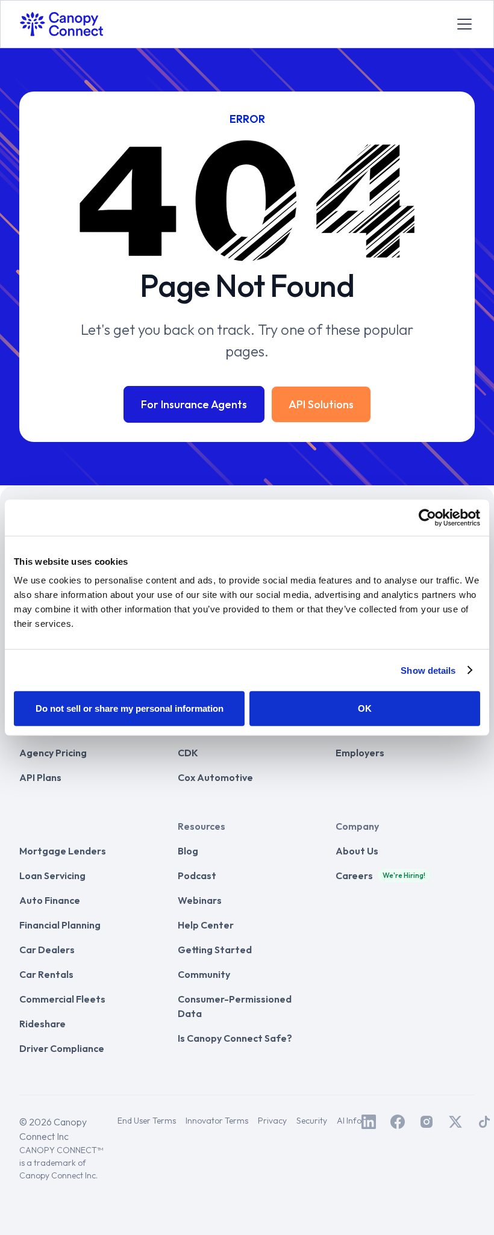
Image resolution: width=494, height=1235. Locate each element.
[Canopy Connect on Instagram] (426, 1122)
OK (365, 708)
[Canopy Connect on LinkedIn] (368, 1122)
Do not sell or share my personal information (130, 708)
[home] (61, 24)
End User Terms (146, 1120)
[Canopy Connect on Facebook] (397, 1122)
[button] (462, 24)
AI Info (349, 1120)
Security (311, 1120)
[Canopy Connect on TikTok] (484, 1122)
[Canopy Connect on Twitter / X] (455, 1122)
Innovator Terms (217, 1120)
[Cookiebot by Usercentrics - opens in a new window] (427, 517)
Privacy (272, 1120)
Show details (428, 670)
